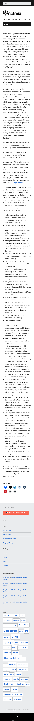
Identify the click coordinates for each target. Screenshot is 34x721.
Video (14, 689)
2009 (5, 615)
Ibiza (24, 659)
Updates (6, 689)
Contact (5, 565)
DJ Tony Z (8, 642)
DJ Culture (7, 637)
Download (24, 642)
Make (11, 709)
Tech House (9, 684)
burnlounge (7, 625)
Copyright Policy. (16, 183)
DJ (26, 630)
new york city (22, 670)
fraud (19, 648)
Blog (4, 561)
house (15, 652)
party (6, 674)
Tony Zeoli (6, 577)
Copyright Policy (8, 543)
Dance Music (24, 625)
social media (24, 679)
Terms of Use (7, 530)
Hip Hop (7, 652)
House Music (12, 658)
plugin (12, 674)
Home (5, 553)
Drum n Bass (7, 648)
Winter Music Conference (13, 694)
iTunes (5, 665)
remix (16, 679)
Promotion (7, 679)
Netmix (13, 670)
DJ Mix (15, 636)
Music (12, 664)
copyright (14, 625)
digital (21, 631)
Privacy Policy (7, 534)
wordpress (7, 699)
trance (27, 684)
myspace (6, 670)
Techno (20, 684)
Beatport (7, 620)
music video (22, 665)
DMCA (16, 642)
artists (22, 615)
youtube (17, 699)
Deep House (10, 630)
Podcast (18, 674)
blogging (23, 620)
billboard (16, 620)
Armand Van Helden (13, 615)
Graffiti (25, 648)
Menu (7, 24)
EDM (14, 647)
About (5, 557)
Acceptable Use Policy (9, 538)
